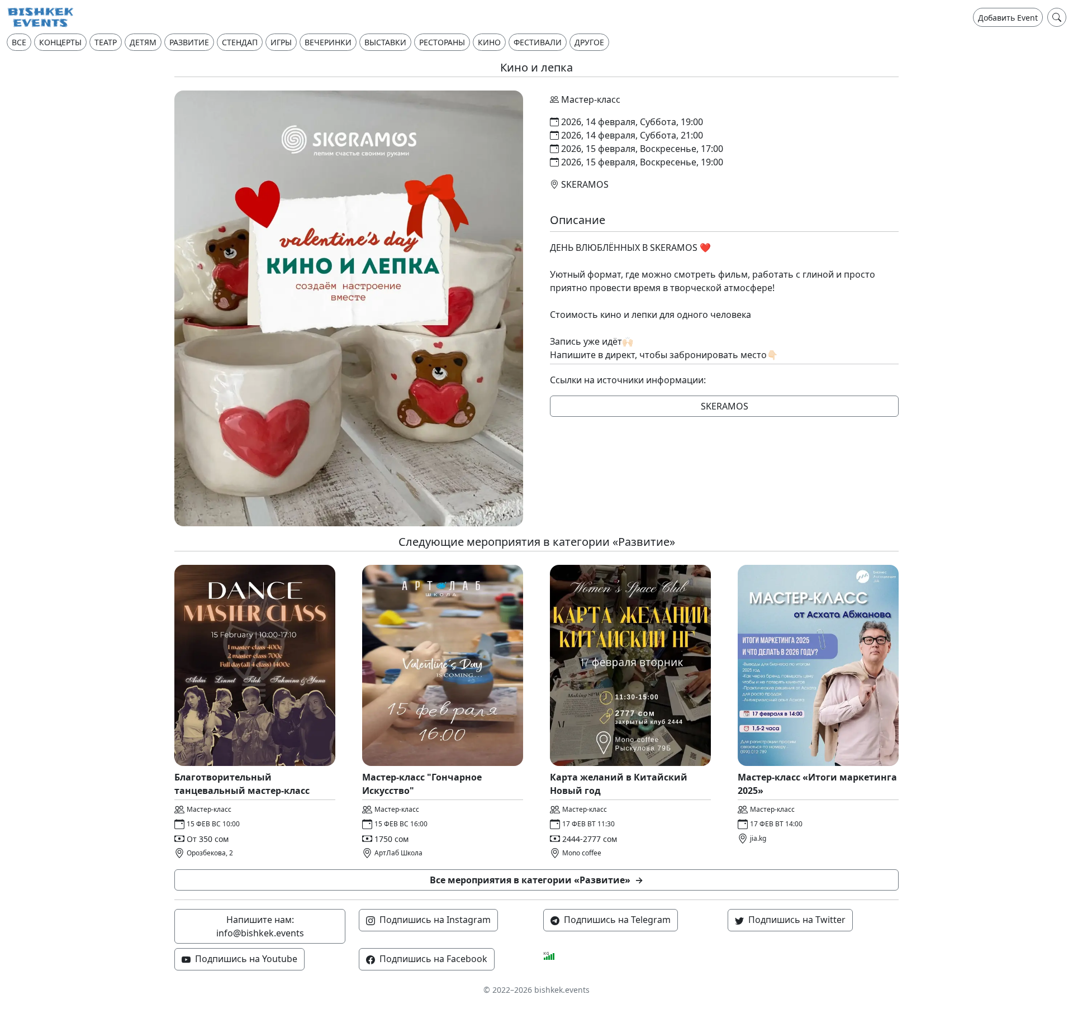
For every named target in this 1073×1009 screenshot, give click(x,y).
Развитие (189, 42)
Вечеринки (328, 42)
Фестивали (538, 42)
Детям (143, 42)
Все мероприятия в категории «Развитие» (536, 880)
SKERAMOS (724, 406)
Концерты (60, 42)
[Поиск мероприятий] (1056, 17)
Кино (489, 42)
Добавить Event (1008, 17)
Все (19, 42)
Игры (281, 42)
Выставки (385, 42)
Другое (589, 42)
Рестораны (442, 42)
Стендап (240, 42)
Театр (105, 42)
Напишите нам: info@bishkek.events (260, 926)
